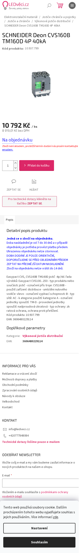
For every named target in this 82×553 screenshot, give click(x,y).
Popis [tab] (9, 220)
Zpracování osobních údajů (19, 390)
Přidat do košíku (38, 165)
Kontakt (7, 407)
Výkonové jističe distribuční (43, 336)
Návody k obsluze (13, 396)
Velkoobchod (10, 401)
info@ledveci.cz (19, 429)
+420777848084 (19, 435)
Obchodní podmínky (15, 385)
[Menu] (72, 5)
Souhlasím (39, 542)
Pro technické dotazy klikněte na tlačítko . (29, 201)
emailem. (7, 150)
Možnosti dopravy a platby (19, 379)
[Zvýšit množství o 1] (15, 163)
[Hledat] (49, 5)
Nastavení (39, 528)
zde (55, 517)
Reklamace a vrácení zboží (19, 374)
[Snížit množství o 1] (15, 168)
